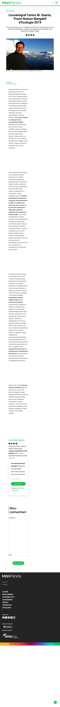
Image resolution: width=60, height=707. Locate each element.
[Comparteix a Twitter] (26, 35)
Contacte (5, 584)
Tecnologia (7, 605)
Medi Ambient (7, 594)
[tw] (6, 618)
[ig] (9, 618)
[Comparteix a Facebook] (29, 35)
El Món (5, 592)
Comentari (12, 518)
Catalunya (6, 608)
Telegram (12, 458)
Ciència (5, 602)
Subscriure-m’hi (18, 483)
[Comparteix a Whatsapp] (31, 35)
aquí (19, 453)
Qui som (4, 582)
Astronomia (7, 600)
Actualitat (11, 11)
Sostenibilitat (8, 597)
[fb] (3, 618)
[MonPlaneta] (10, 5)
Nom (10, 555)
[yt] (14, 618)
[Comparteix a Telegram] (33, 35)
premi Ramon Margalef (16, 440)
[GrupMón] (30, 643)
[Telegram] (11, 618)
